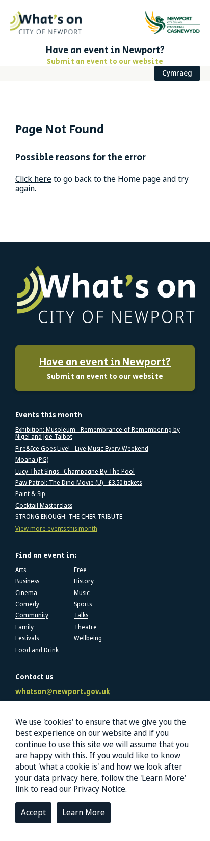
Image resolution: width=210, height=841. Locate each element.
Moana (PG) (31, 459)
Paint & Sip (30, 494)
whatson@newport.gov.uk (62, 692)
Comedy (27, 604)
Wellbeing (88, 638)
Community (31, 615)
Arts (20, 570)
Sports (83, 604)
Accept (33, 812)
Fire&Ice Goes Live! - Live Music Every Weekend (81, 448)
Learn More (83, 812)
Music (82, 593)
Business (27, 581)
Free (80, 570)
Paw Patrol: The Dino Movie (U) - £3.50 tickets (78, 482)
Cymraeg (177, 73)
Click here (33, 178)
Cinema (26, 593)
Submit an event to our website (105, 368)
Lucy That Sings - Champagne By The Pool (75, 471)
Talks (81, 615)
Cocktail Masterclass (43, 505)
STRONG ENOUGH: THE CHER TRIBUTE (68, 517)
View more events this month (56, 528)
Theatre (85, 627)
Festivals (27, 638)
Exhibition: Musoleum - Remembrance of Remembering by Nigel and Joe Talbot (97, 433)
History (84, 581)
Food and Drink (37, 650)
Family (24, 627)
